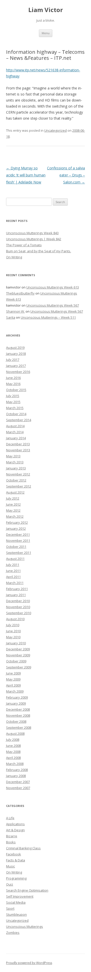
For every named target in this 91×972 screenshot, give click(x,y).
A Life (10, 818)
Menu (46, 33)
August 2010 (15, 619)
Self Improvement (19, 896)
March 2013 (15, 462)
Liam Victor (45, 10)
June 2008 (13, 745)
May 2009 (13, 679)
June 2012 (13, 504)
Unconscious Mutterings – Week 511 (48, 317)
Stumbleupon (16, 914)
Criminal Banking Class (23, 848)
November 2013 (18, 450)
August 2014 (15, 426)
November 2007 (18, 788)
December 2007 (18, 782)
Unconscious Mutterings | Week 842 (33, 239)
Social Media (16, 902)
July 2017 (12, 359)
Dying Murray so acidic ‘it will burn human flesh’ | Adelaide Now (26, 175)
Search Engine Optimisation (27, 890)
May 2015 (13, 402)
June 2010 (13, 631)
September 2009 (18, 667)
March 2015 (15, 408)
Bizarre (11, 836)
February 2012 (17, 522)
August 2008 (15, 733)
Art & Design (15, 830)
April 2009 (13, 685)
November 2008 (18, 715)
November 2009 (18, 655)
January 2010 (16, 643)
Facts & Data (15, 860)
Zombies (12, 932)
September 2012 (18, 486)
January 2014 (16, 438)
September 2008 (18, 727)
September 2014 (18, 420)
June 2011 (13, 570)
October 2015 (16, 389)
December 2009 (18, 649)
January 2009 (16, 703)
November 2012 (18, 474)
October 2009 (16, 661)
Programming (16, 878)
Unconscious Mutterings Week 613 (52, 287)
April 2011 (13, 576)
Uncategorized (55, 130)
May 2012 (13, 510)
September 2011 (18, 552)
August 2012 (15, 492)
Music (10, 866)
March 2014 (15, 432)
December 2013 (18, 444)
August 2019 (15, 347)
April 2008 (13, 757)
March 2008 (15, 763)
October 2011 (16, 546)
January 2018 (16, 353)
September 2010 (18, 613)
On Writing (14, 257)
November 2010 (18, 607)
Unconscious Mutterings (24, 926)
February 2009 (17, 697)
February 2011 (17, 589)
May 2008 (13, 751)
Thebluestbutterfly (20, 293)
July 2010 (12, 625)
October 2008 (16, 721)
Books (11, 842)
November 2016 (18, 371)
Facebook (13, 854)
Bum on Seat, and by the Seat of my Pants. (38, 251)
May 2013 (13, 456)
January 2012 (16, 528)
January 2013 (16, 468)
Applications (15, 824)
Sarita (10, 317)
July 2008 (12, 739)
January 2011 (16, 595)
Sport (10, 908)
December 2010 (18, 601)
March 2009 (15, 691)
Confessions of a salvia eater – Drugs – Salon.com (66, 175)
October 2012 (16, 480)
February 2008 (17, 769)
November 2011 (18, 540)
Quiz (9, 884)
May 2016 (13, 383)
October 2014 (16, 414)
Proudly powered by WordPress (29, 963)
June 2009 (13, 673)
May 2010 (13, 637)
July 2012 (12, 498)
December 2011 (18, 534)
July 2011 (12, 564)
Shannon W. (15, 311)
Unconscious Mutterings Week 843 (32, 233)
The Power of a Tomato (24, 245)
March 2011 (15, 582)
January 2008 (16, 775)
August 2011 (15, 558)
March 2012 (15, 516)
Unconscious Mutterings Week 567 (52, 305)
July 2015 (12, 396)
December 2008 (18, 709)
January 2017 (16, 365)
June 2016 (13, 377)
